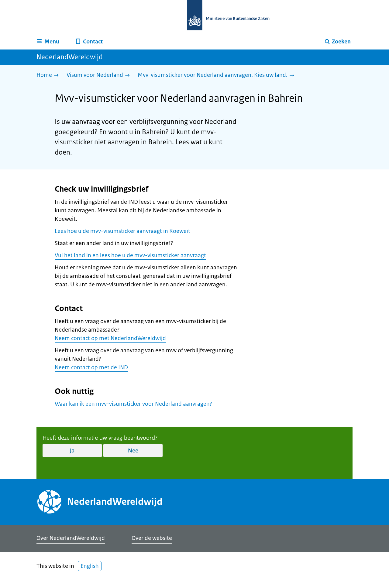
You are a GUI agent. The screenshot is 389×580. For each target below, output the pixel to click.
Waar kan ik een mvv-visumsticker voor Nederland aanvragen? (133, 404)
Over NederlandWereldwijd (70, 538)
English (90, 566)
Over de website (152, 538)
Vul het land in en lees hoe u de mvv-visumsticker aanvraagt (130, 255)
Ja (72, 450)
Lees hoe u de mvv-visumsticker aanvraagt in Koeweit (122, 231)
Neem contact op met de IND (91, 367)
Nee (133, 450)
